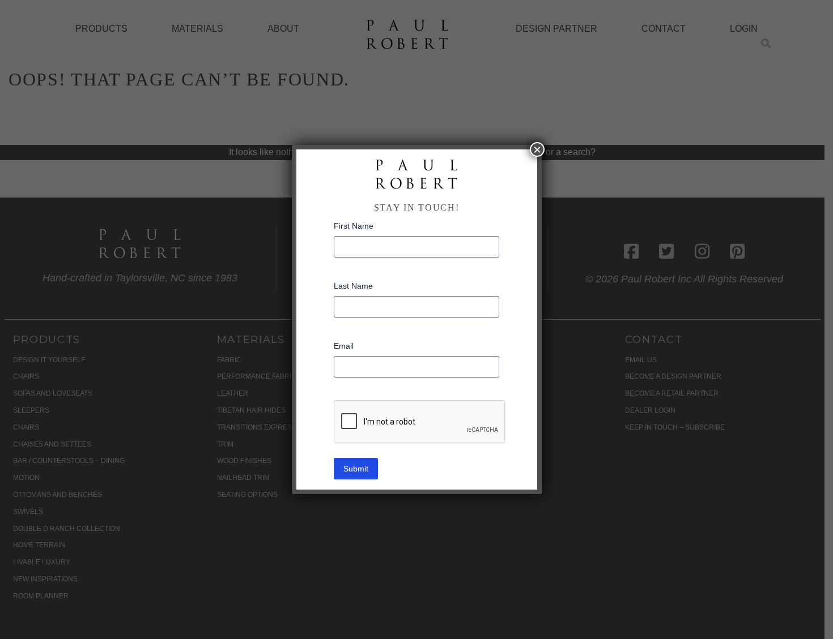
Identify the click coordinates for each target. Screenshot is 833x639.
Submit (355, 468)
